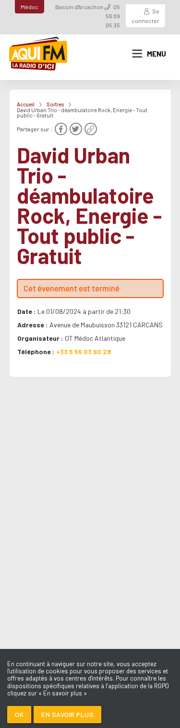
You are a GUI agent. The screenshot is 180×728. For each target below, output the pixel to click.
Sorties (55, 104)
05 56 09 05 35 (113, 15)
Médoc (29, 6)
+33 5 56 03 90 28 (83, 351)
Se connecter (145, 15)
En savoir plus (67, 714)
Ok (19, 714)
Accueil (26, 104)
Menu (156, 53)
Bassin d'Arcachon (79, 6)
